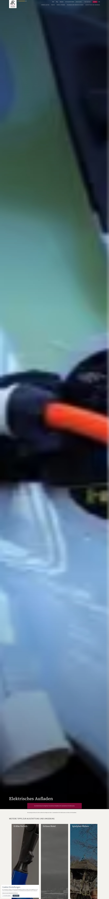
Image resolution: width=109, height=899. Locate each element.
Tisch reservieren (87, 1)
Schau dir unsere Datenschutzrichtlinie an (10, 893)
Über (53, 1)
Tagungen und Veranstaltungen (75, 4)
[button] (99, 2)
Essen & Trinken (61, 4)
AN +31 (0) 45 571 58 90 (69, 1)
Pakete (53, 4)
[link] (45, 5)
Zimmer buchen (79, 1)
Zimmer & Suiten (45, 4)
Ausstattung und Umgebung (92, 4)
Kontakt (95, 1)
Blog (57, 1)
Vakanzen (61, 1)
